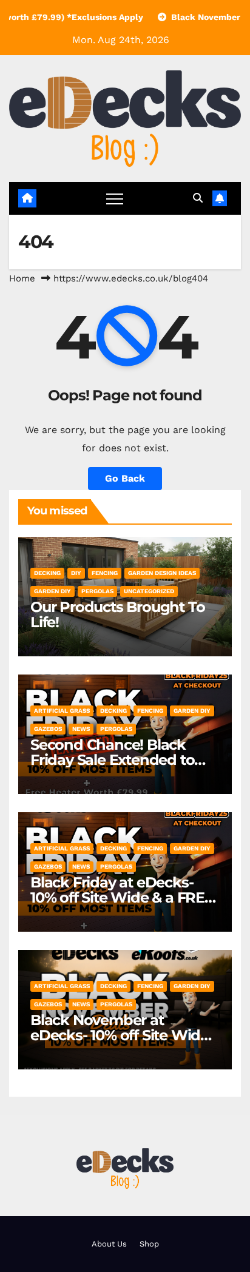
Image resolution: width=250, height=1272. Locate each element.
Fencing (105, 573)
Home (22, 278)
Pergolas (97, 591)
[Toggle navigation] (114, 198)
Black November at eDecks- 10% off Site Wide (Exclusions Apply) (119, 1035)
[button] (198, 198)
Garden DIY (52, 591)
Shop (149, 1243)
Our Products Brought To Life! (117, 614)
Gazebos (48, 728)
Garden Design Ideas (162, 573)
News (81, 728)
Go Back (125, 478)
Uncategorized (149, 591)
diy (76, 573)
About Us (109, 1243)
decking (47, 573)
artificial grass (62, 710)
